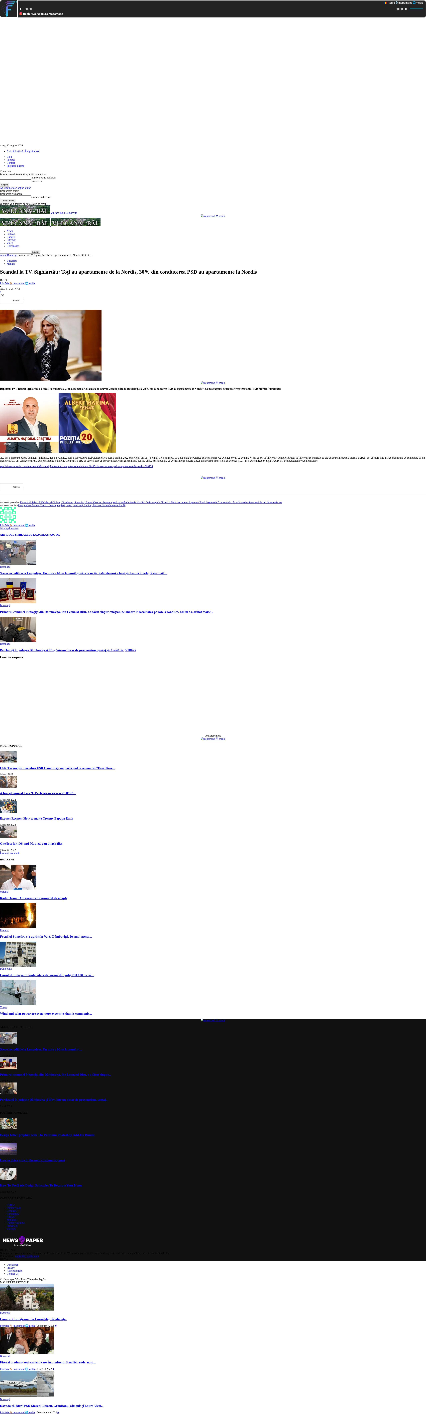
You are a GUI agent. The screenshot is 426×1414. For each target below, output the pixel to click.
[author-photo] (8, 522)
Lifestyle (11, 240)
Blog (9, 156)
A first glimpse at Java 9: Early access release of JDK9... (38, 793)
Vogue (3, 1007)
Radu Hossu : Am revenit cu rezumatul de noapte (33, 898)
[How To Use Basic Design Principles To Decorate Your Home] (8, 1178)
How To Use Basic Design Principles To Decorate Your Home (41, 1185)
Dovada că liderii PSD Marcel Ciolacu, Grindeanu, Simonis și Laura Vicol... (52, 1406)
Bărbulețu (5, 566)
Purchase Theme (15, 165)
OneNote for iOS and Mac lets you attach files (31, 843)
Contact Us (12, 1273)
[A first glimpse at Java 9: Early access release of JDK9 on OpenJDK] (8, 786)
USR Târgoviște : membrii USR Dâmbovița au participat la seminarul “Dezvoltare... (57, 768)
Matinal (11, 263)
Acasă (3, 255)
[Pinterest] (55, 300)
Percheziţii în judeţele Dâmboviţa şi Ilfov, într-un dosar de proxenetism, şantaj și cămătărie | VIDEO (68, 650)
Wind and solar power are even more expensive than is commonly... (46, 1013)
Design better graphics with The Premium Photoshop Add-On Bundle (47, 1135)
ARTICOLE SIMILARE (14, 534)
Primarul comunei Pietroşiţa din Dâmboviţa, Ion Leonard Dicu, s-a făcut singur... (55, 1074)
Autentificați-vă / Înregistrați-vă (23, 151)
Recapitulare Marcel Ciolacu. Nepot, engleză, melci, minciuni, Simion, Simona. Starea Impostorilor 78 (71, 505)
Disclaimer (12, 1264)
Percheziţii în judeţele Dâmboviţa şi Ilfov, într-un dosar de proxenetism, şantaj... (54, 1099)
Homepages (13, 246)
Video (10, 243)
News (10, 231)
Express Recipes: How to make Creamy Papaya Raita (36, 818)
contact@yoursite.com (27, 1256)
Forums (11, 159)
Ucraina (4, 891)
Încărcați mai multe (10, 853)
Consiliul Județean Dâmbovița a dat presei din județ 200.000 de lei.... (47, 975)
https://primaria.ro (9, 528)
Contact (11, 162)
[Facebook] (31, 300)
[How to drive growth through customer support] (8, 1153)
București (12, 255)
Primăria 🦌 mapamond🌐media (17, 283)
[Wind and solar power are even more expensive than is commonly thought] (18, 1004)
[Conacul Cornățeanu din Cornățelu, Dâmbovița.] (27, 1309)
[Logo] (25, 225)
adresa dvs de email (41, 197)
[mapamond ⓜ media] (213, 216)
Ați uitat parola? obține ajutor (15, 187)
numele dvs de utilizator (43, 177)
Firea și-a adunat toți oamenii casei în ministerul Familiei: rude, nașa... (48, 1362)
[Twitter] (43, 300)
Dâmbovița (6, 968)
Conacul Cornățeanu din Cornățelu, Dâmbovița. (33, 1319)
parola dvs (36, 181)
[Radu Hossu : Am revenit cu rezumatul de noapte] (18, 888)
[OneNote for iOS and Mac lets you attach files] (8, 837)
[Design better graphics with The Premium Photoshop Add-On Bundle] (8, 1128)
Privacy (11, 1267)
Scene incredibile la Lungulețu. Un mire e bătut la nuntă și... (41, 1049)
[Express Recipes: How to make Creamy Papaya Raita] (8, 812)
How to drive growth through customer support (32, 1160)
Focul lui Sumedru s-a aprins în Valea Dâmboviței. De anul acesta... (46, 936)
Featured (4, 930)
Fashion (11, 234)
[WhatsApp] (67, 300)
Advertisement (14, 1270)
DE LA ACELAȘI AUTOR (44, 534)
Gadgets (11, 237)
